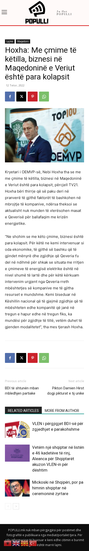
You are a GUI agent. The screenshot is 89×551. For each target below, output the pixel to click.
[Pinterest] (33, 96)
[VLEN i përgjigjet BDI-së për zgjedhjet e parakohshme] (17, 429)
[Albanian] (8, 543)
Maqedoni (23, 41)
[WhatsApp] (44, 96)
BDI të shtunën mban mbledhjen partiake (22, 391)
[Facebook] (10, 96)
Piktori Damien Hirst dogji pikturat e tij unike (65, 391)
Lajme (9, 41)
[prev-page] (8, 506)
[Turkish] (33, 543)
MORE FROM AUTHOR (62, 411)
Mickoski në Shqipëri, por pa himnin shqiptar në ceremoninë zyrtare (57, 488)
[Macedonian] (25, 543)
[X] (21, 96)
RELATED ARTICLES (23, 411)
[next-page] (16, 506)
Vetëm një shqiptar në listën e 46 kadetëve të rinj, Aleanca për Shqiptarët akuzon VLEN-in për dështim (58, 459)
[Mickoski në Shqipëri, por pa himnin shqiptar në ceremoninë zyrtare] (17, 488)
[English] (16, 543)
